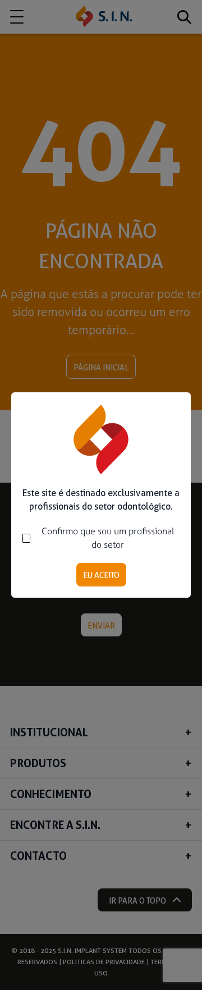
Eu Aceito (101, 575)
